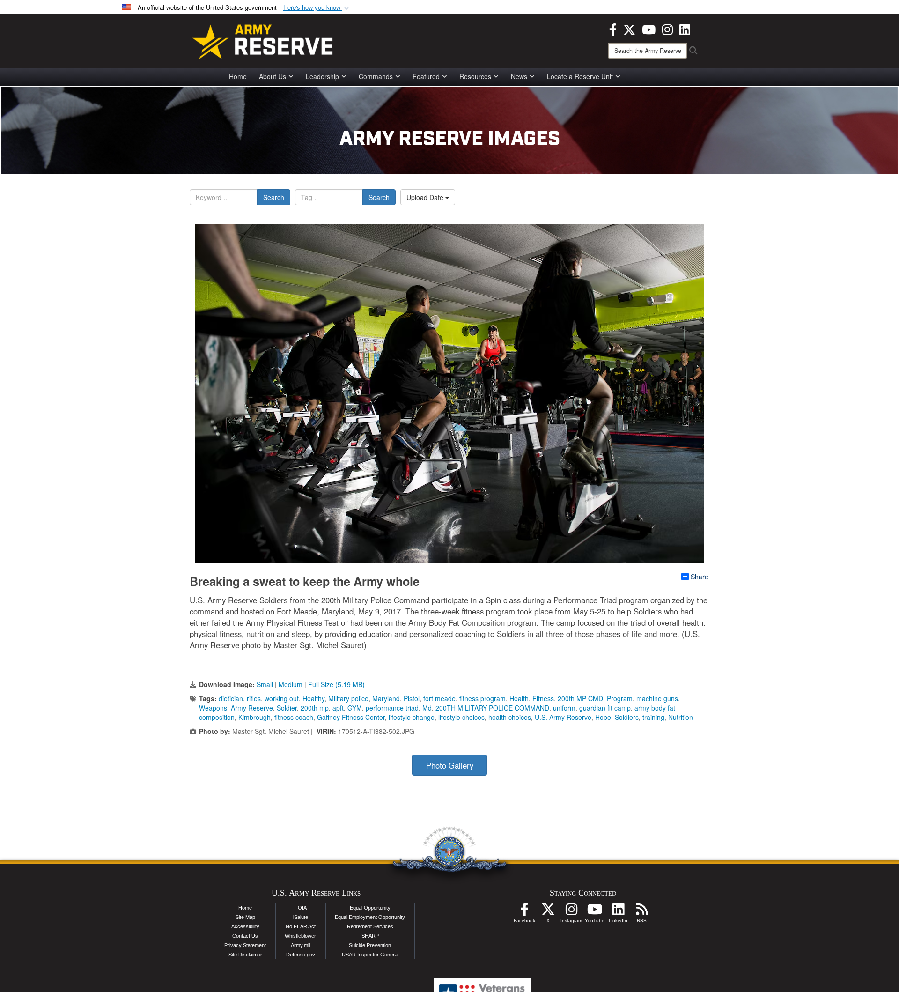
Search (273, 197)
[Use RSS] (641, 912)
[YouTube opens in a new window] (649, 28)
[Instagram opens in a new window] (667, 28)
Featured (426, 76)
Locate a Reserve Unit (580, 76)
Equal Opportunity (370, 908)
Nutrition (680, 717)
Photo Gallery (449, 765)
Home (238, 76)
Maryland (386, 698)
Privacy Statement (245, 945)
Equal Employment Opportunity (370, 917)
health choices (509, 717)
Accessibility (245, 926)
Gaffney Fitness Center (351, 717)
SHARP (370, 936)
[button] (317, 8)
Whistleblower (300, 936)
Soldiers (627, 717)
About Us (272, 76)
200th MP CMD (580, 698)
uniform (564, 707)
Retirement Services (370, 926)
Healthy (313, 698)
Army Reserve (252, 707)
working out (282, 698)
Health (519, 698)
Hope (603, 717)
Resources (475, 76)
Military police (348, 698)
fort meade (439, 698)
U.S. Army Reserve (563, 717)
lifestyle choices (461, 717)
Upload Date (425, 197)
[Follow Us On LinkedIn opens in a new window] (618, 912)
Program (620, 698)
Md (427, 707)
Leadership (322, 76)
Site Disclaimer (245, 954)
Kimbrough (254, 717)
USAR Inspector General (370, 954)
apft (338, 707)
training (653, 717)
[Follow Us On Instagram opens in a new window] (571, 912)
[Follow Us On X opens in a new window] (548, 912)
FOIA (301, 908)
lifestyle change (412, 717)
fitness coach (293, 717)
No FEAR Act (301, 926)
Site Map (245, 917)
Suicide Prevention (370, 945)
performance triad (392, 707)
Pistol (412, 698)
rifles (254, 698)
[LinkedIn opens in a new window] (684, 28)
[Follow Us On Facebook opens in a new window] (524, 912)
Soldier (287, 707)
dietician (231, 698)
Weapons (213, 707)
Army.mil (300, 945)
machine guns (657, 698)
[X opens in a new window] (629, 28)
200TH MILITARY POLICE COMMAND (492, 707)
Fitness (543, 698)
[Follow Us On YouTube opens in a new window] (594, 912)
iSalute (300, 917)
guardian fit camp (605, 707)
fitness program (482, 698)
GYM (354, 707)
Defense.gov (300, 954)
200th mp (315, 707)
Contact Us (245, 936)
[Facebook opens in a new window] (613, 28)
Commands (376, 76)
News (519, 76)
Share (699, 576)
